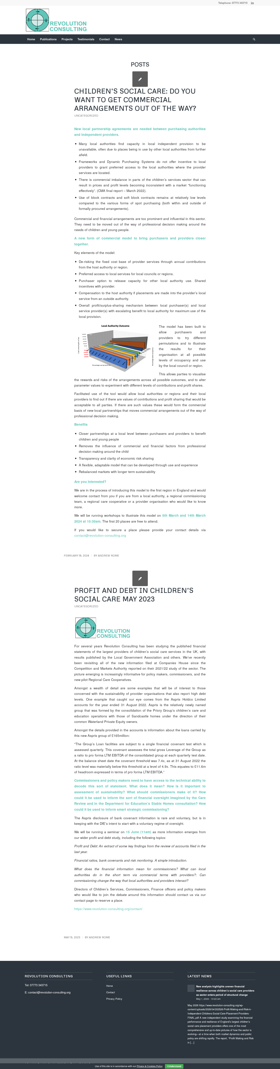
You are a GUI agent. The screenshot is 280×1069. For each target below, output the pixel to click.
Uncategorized (86, 115)
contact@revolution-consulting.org (100, 535)
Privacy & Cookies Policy (149, 1066)
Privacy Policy (114, 999)
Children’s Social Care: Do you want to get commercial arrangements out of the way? (135, 99)
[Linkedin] (252, 3)
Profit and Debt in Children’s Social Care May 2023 (134, 594)
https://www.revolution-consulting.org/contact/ (108, 908)
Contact (110, 992)
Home (109, 986)
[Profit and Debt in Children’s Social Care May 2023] (140, 578)
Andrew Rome (108, 555)
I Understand (174, 1066)
